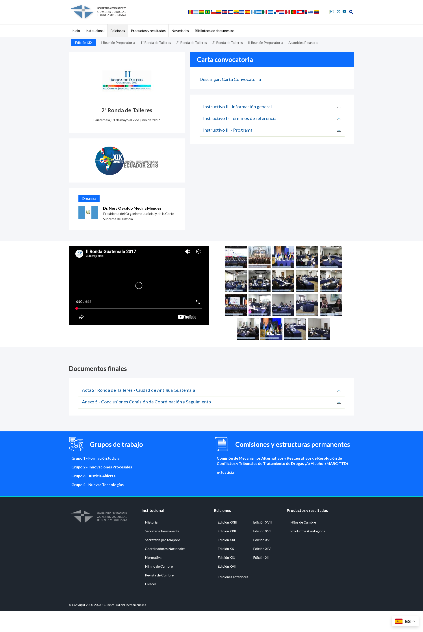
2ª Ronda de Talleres (191, 42)
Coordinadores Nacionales (165, 548)
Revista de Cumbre (159, 575)
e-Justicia (225, 472)
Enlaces (150, 584)
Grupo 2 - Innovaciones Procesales (101, 467)
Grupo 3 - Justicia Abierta (93, 476)
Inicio (76, 30)
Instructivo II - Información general (237, 106)
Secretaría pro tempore (162, 540)
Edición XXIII (227, 522)
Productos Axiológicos (307, 531)
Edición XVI (262, 531)
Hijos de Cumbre (303, 522)
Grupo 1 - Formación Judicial (96, 458)
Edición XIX (83, 42)
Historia (151, 522)
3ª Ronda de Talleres (227, 42)
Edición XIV (262, 548)
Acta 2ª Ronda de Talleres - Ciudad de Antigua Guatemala (138, 390)
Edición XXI (226, 540)
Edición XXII (227, 531)
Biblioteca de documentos (214, 30)
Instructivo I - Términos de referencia (239, 118)
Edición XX (226, 548)
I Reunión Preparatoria (118, 42)
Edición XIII (262, 557)
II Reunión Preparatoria (265, 42)
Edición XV (261, 540)
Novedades (180, 30)
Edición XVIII (227, 566)
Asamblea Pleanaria (303, 42)
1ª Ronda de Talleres (155, 42)
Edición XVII (262, 522)
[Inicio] (98, 12)
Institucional (95, 30)
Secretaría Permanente (162, 531)
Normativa (153, 557)
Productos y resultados (148, 30)
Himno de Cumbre (159, 566)
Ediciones (117, 30)
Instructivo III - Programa (227, 129)
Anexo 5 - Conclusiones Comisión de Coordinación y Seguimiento (146, 401)
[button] (236, 257)
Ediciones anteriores (233, 577)
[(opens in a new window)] (333, 11)
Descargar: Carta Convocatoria (230, 79)
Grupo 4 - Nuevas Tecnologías (97, 484)
